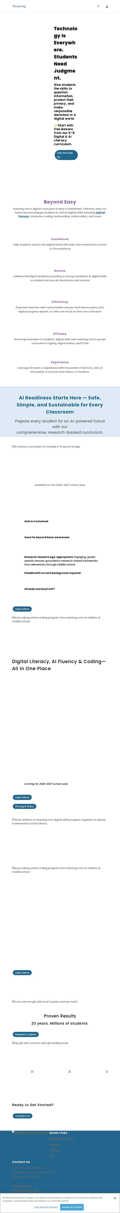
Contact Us (22, 1116)
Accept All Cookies (72, 1207)
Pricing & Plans (24, 806)
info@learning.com (25, 1190)
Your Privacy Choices (46, 1207)
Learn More (22, 609)
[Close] (115, 1198)
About (53, 1144)
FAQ (52, 1156)
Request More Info (61, 1139)
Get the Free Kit (65, 155)
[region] (60, 1203)
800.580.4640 (22, 1186)
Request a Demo (25, 1034)
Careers (54, 1150)
